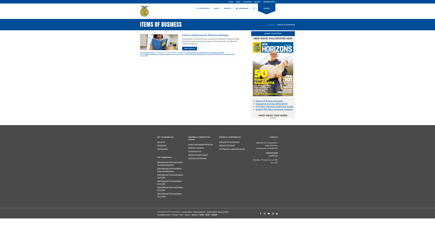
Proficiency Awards (196, 148)
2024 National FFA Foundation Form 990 (169, 195)
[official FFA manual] (159, 35)
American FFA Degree (197, 158)
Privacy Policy (187, 212)
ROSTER (214, 215)
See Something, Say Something (217, 212)
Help (181, 215)
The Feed (221, 52)
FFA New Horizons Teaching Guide (274, 106)
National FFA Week (227, 145)
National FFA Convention (229, 142)
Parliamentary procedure (205, 54)
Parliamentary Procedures (208, 52)
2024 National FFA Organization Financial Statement (170, 163)
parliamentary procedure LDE (224, 54)
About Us (161, 142)
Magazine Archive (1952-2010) (272, 104)
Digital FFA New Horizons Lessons (274, 109)
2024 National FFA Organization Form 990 (170, 188)
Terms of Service (199, 212)
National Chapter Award (198, 155)
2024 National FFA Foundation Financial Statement (169, 169)
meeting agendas (190, 54)
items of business (177, 54)
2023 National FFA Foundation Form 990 (169, 182)
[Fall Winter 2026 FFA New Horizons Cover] (273, 42)
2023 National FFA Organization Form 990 (170, 176)
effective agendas (165, 54)
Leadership (161, 145)
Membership (162, 149)
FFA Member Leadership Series (232, 149)
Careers (187, 215)
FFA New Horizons (148, 52)
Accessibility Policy (164, 215)
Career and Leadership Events (200, 144)
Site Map (194, 215)
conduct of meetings (151, 54)
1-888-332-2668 (272, 153)
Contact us (273, 155)
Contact (175, 215)
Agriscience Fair (194, 151)
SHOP (207, 215)
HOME (201, 215)
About (269, 101)
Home (272, 24)
